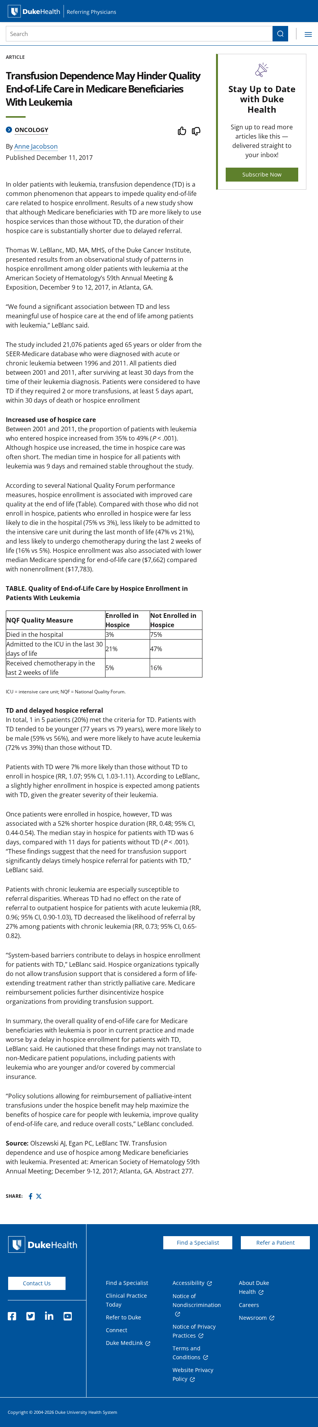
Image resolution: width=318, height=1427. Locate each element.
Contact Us (37, 1283)
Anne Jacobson (36, 146)
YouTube (67, 1314)
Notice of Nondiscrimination (197, 1300)
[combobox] (139, 33)
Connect (116, 1330)
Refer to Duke (123, 1317)
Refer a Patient (275, 1242)
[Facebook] (30, 1196)
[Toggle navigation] (304, 33)
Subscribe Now (262, 174)
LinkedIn (49, 1314)
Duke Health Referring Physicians (159, 11)
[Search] (280, 33)
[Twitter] (38, 1196)
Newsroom (253, 1317)
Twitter (30, 1314)
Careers (249, 1305)
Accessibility (188, 1282)
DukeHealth (43, 1244)
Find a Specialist (198, 1242)
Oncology (31, 130)
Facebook (11, 1314)
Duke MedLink (124, 1342)
